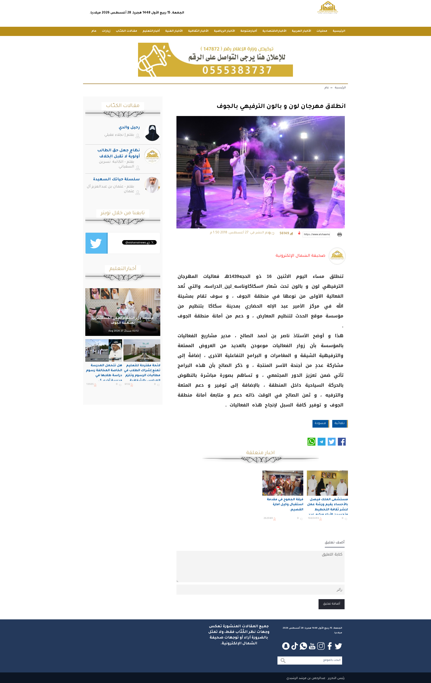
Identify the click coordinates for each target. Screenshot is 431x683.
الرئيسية (339, 31)
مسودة (320, 423)
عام (94, 31)
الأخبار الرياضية (224, 31)
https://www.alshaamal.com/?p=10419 (317, 234)
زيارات (106, 31)
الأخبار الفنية (174, 31)
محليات (322, 31)
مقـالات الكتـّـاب (126, 31)
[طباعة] (339, 234)
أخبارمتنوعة (248, 31)
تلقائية (339, 423)
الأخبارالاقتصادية (274, 31)
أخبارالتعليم (151, 31)
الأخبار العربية (301, 31)
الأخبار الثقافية (198, 31)
